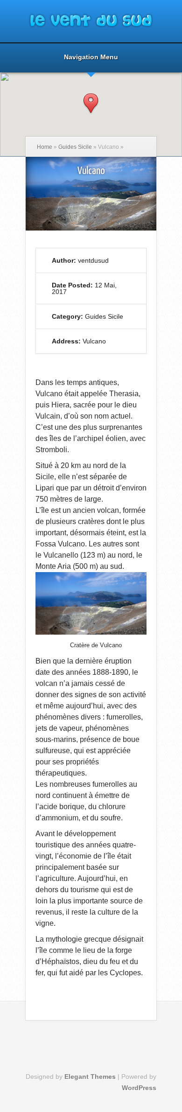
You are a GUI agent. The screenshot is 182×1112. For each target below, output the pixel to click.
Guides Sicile (75, 147)
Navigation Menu (91, 57)
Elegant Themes (90, 1076)
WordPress (139, 1087)
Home (44, 147)
